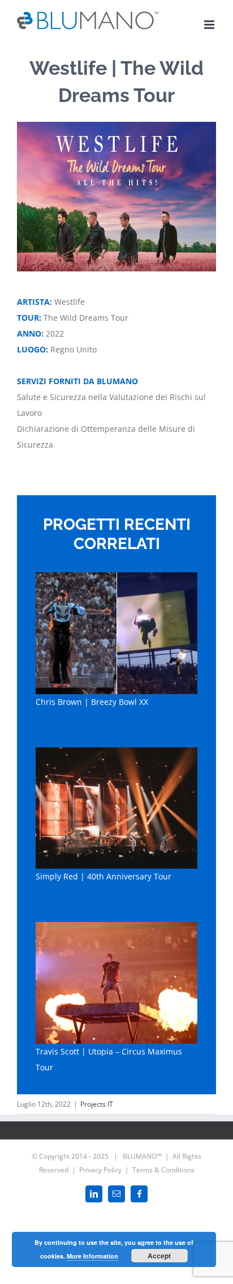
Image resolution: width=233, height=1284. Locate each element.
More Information (92, 1256)
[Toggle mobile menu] (210, 25)
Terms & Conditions (163, 1170)
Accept (159, 1256)
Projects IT (96, 1104)
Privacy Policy (100, 1170)
